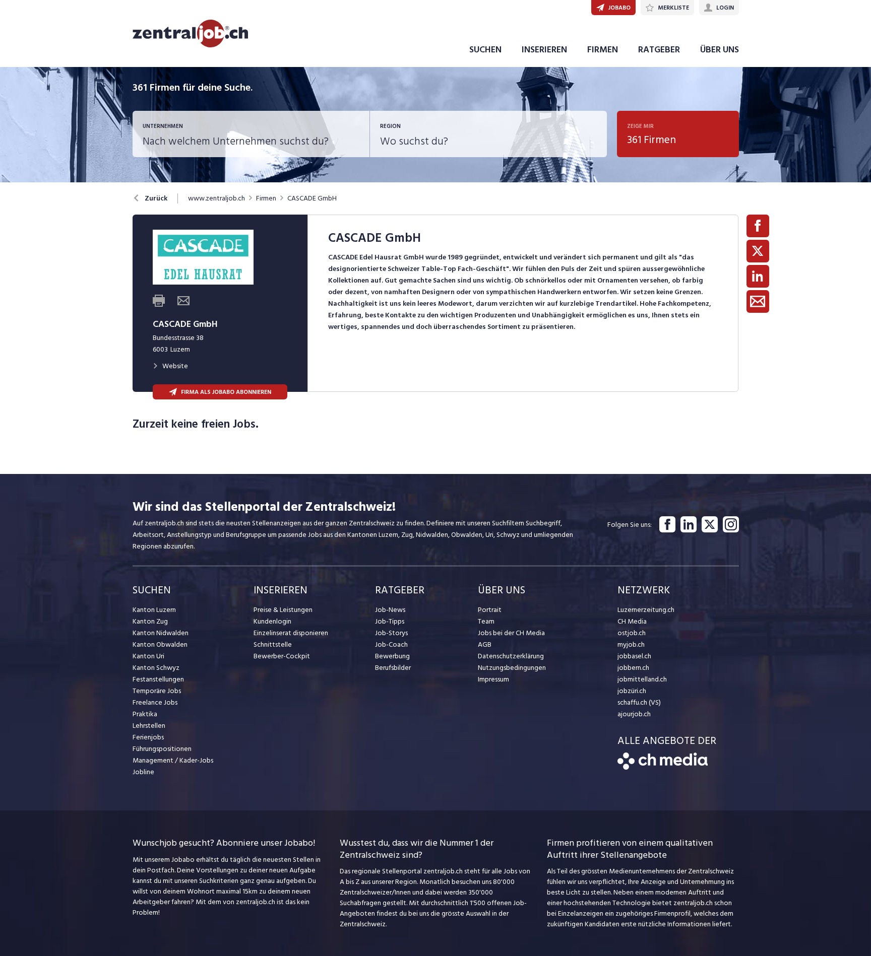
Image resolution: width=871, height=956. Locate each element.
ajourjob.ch (634, 714)
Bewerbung (392, 656)
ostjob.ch (631, 633)
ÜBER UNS (719, 49)
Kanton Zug (150, 621)
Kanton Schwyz (156, 667)
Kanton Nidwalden (161, 633)
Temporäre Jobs (157, 691)
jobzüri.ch (631, 691)
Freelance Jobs (155, 702)
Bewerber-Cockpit (282, 656)
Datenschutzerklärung (511, 656)
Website (175, 366)
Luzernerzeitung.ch (645, 610)
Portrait (490, 610)
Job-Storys (391, 633)
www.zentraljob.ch (216, 198)
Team (486, 621)
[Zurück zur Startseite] (662, 767)
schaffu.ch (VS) (639, 702)
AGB (484, 644)
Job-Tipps (389, 621)
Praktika (145, 714)
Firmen (266, 198)
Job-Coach (391, 644)
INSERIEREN (544, 49)
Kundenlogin (272, 621)
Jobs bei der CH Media (511, 633)
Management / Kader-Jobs (173, 760)
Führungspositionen (162, 749)
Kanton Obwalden (160, 644)
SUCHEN (485, 49)
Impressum (493, 679)
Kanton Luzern (154, 610)
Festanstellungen (158, 679)
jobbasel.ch (634, 656)
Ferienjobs (148, 737)
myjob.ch (631, 644)
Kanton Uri (148, 656)
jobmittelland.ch (642, 679)
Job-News (390, 610)
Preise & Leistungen (283, 610)
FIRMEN (602, 49)
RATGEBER (659, 49)
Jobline (143, 772)
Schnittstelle (273, 644)
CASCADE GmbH (312, 198)
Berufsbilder (393, 667)
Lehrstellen (149, 725)
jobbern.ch (633, 667)
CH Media (632, 621)
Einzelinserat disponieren (291, 633)
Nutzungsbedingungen (512, 667)
